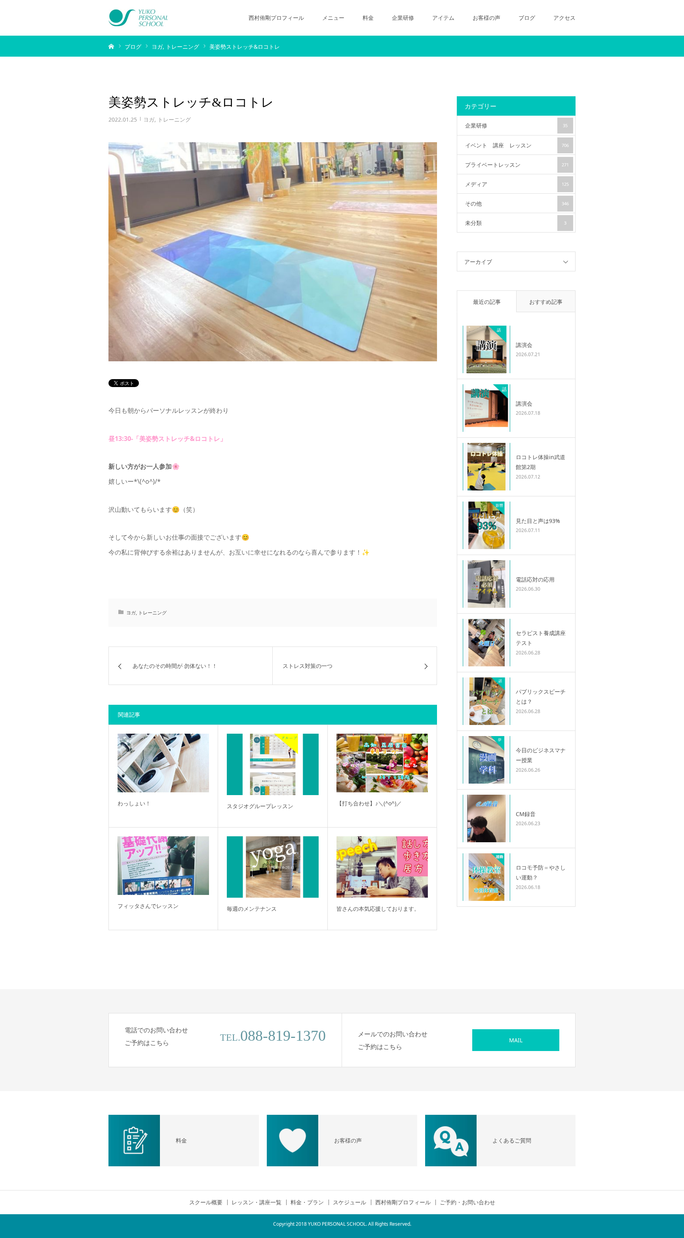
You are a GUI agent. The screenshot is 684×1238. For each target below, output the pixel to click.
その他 (517, 203)
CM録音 (526, 814)
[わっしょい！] (163, 763)
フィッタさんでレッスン (148, 906)
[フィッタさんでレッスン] (163, 865)
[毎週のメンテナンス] (272, 866)
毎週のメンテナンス (252, 908)
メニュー (333, 17)
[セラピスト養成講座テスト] (486, 642)
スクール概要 (205, 1202)
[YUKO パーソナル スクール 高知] (138, 18)
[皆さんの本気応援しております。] (382, 866)
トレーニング (174, 119)
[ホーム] (111, 46)
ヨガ (148, 119)
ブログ (527, 17)
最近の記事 (487, 301)
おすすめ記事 (545, 301)
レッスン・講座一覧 (256, 1202)
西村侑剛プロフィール (276, 17)
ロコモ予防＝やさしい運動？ (541, 872)
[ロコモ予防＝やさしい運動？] (486, 877)
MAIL (515, 1040)
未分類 (515, 223)
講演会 (524, 345)
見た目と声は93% (538, 521)
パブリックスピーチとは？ (541, 696)
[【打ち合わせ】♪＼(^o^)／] (382, 763)
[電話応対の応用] (486, 584)
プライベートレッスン (517, 164)
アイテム (443, 17)
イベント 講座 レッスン (517, 145)
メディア (517, 184)
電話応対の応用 (535, 579)
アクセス (564, 17)
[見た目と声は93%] (486, 525)
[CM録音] (486, 818)
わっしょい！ (134, 803)
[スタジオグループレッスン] (272, 764)
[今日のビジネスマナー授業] (486, 760)
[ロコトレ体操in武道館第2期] (486, 466)
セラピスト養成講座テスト (541, 638)
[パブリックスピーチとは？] (486, 701)
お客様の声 (486, 17)
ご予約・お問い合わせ (467, 1202)
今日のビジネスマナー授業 (541, 755)
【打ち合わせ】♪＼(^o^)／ (369, 803)
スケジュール (349, 1202)
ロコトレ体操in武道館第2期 (540, 462)
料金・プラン (307, 1202)
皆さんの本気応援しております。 (378, 908)
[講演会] (486, 349)
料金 (368, 17)
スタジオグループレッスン (260, 806)
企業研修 (403, 17)
